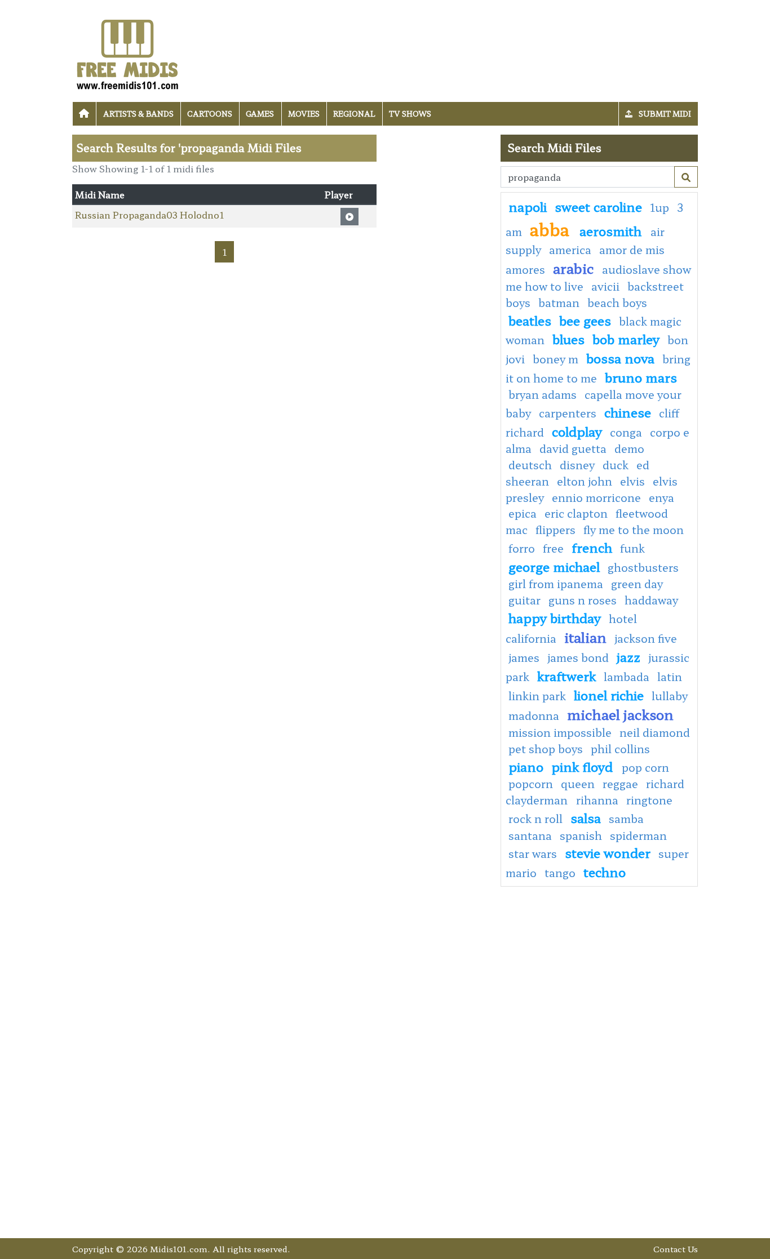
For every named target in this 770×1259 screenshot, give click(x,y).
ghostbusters (643, 567)
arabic (573, 268)
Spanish (581, 835)
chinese (627, 412)
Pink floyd (583, 766)
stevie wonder (607, 852)
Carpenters (567, 413)
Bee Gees (585, 320)
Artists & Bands (138, 113)
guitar (524, 600)
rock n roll (535, 818)
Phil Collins (620, 749)
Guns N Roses (582, 600)
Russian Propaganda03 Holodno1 (149, 214)
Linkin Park (537, 696)
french (592, 547)
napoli (527, 206)
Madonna (533, 715)
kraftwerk (566, 675)
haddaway (651, 600)
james (523, 657)
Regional (354, 113)
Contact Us (675, 1248)
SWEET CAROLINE (598, 206)
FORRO (521, 548)
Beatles (529, 320)
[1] (686, 177)
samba (626, 818)
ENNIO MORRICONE (596, 497)
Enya (661, 497)
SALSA (585, 817)
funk (632, 548)
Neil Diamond (654, 732)
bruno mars (641, 377)
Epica (522, 513)
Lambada (626, 676)
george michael (554, 566)
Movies (304, 113)
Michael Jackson (620, 714)
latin (669, 676)
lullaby (670, 696)
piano (525, 766)
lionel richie (609, 695)
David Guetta (573, 448)
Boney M (555, 359)
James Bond (578, 657)
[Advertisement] (438, 304)
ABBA (552, 228)
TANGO (560, 872)
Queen (578, 783)
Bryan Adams (542, 394)
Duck (616, 465)
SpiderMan (638, 835)
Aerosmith (612, 230)
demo (629, 448)
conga (626, 432)
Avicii (605, 286)
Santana (530, 835)
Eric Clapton (576, 513)
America (570, 249)
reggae (620, 783)
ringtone (649, 800)
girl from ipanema (555, 583)
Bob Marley (626, 339)
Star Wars (532, 853)
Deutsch (530, 465)
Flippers (556, 529)
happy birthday (554, 617)
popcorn (530, 783)
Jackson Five (645, 638)
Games (260, 113)
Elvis (632, 481)
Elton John (584, 481)
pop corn (645, 767)
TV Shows (410, 113)
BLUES (568, 339)
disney (577, 465)
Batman (558, 302)
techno (604, 871)
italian (585, 637)
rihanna (597, 800)
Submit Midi (664, 113)
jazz (628, 656)
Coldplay (577, 431)
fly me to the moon (633, 529)
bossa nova (620, 358)
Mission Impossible (560, 732)
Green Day (637, 583)
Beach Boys (617, 302)
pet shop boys (545, 749)
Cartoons (209, 113)
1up (659, 207)
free (553, 548)
